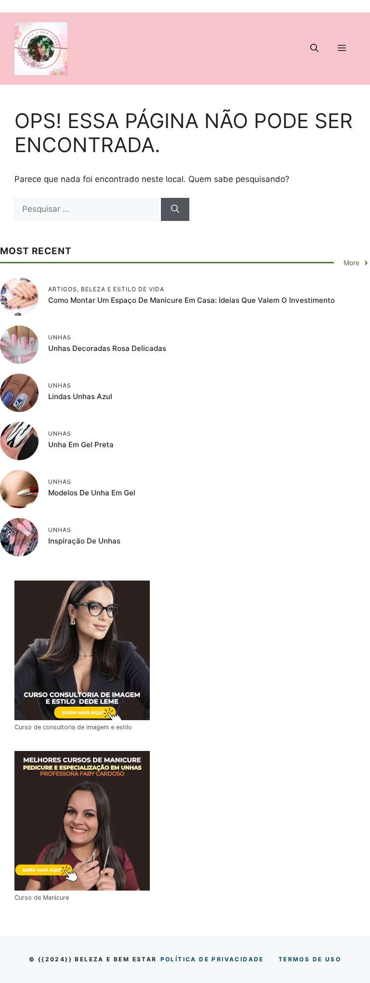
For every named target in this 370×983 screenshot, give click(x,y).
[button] (314, 48)
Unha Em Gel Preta (81, 444)
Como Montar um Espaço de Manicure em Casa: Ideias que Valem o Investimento (191, 300)
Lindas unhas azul (80, 396)
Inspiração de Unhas (84, 540)
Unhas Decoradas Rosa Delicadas (107, 348)
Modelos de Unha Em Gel (91, 492)
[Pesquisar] (175, 209)
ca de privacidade (212, 959)
